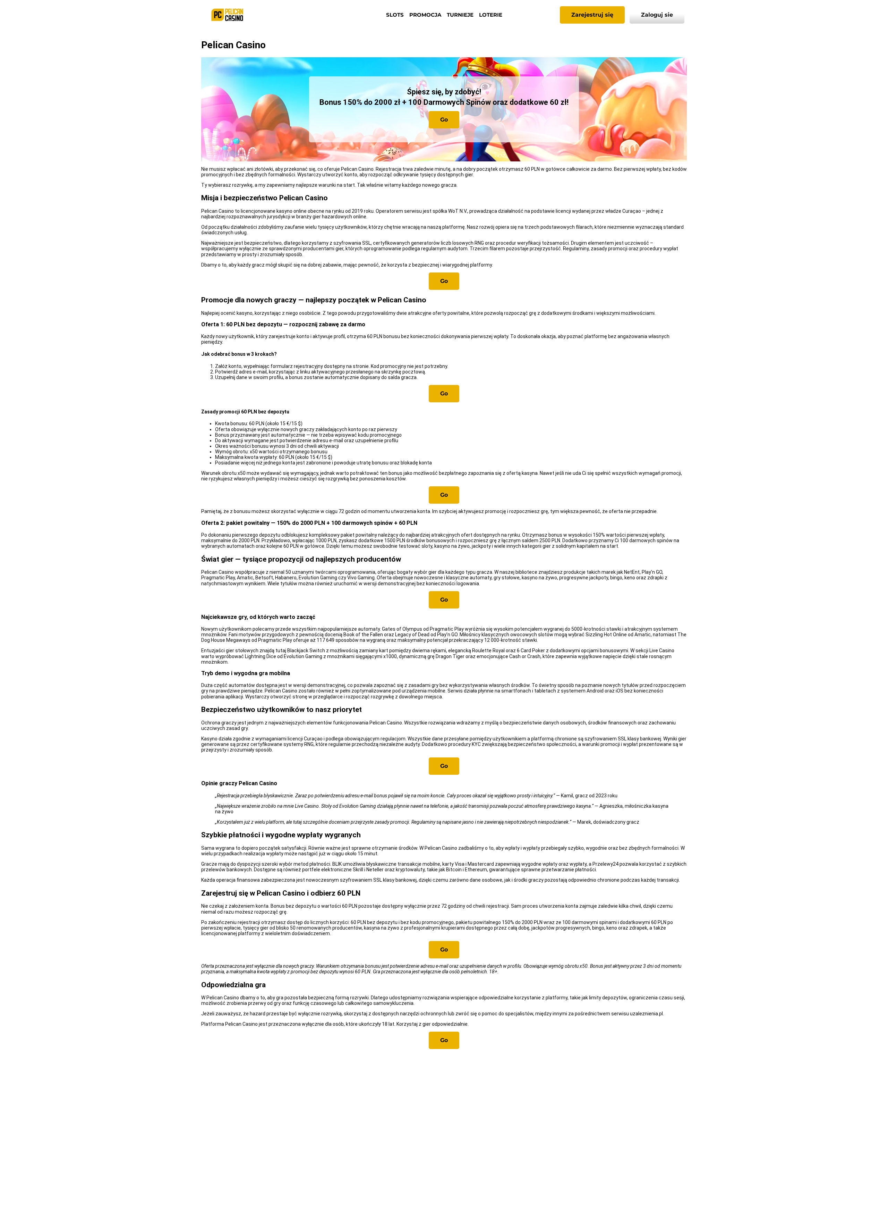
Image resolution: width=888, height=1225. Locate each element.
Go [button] (444, 119)
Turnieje (460, 14)
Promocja (425, 14)
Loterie (490, 14)
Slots (395, 14)
